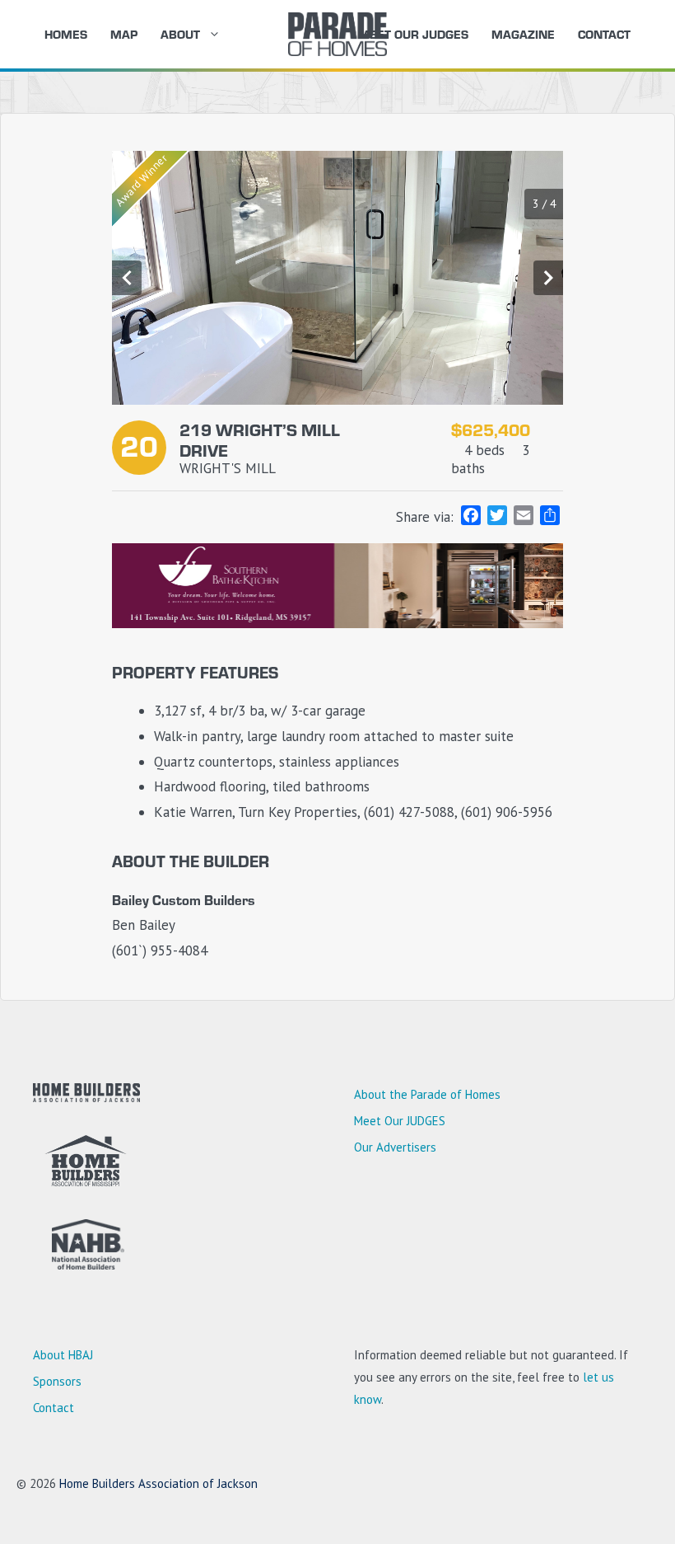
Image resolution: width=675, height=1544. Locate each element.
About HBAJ (63, 1355)
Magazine (523, 34)
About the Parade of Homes (427, 1094)
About (180, 34)
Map (123, 34)
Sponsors (57, 1381)
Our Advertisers (395, 1147)
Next (548, 277)
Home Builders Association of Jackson (158, 1483)
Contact (604, 34)
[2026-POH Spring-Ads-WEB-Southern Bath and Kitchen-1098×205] (337, 623)
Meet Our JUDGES (413, 34)
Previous (127, 277)
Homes (65, 34)
